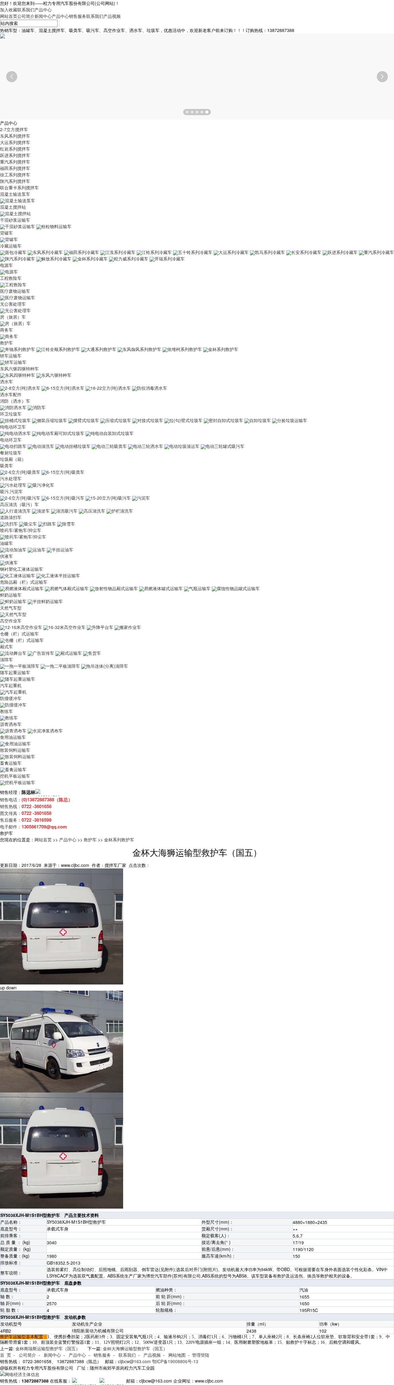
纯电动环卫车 (13, 427)
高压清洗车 (94, 511)
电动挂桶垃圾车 (75, 446)
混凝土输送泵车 (15, 194)
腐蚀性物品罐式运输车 (238, 588)
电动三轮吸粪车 (112, 446)
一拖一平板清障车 (22, 666)
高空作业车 (11, 621)
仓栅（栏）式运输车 (19, 633)
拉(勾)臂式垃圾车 (186, 420)
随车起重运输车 (15, 672)
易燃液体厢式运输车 (24, 588)
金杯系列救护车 (223, 349)
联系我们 (25, 9)
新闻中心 (43, 16)
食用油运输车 (13, 737)
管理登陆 (200, 1355)
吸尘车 (30, 524)
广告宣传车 (43, 653)
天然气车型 (11, 608)
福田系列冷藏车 (84, 252)
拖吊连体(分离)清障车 (107, 666)
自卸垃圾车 (260, 420)
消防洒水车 (15, 407)
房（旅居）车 (13, 317)
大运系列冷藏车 (234, 252)
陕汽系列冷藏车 (20, 259)
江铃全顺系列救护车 (60, 349)
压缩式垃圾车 (118, 420)
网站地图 (177, 1355)
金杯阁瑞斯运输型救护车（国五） (47, 1348)
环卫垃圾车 (11, 414)
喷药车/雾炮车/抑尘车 (20, 530)
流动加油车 (15, 549)
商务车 (6, 330)
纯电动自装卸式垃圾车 (112, 433)
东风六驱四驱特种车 (19, 368)
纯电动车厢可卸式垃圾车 (60, 433)
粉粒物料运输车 (56, 226)
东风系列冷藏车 (48, 252)
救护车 (6, 343)
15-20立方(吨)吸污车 (110, 498)
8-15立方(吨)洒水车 (65, 388)
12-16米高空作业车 (23, 627)
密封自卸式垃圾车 (226, 420)
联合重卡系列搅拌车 (19, 187)
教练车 (6, 711)
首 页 (5, 1355)
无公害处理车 (13, 304)
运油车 (39, 549)
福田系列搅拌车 (15, 168)
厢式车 (6, 646)
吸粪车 (6, 465)
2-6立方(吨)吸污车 (22, 498)
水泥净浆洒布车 (48, 730)
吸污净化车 (43, 485)
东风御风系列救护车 (142, 349)
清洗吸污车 (67, 511)
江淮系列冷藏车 (120, 252)
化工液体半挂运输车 (60, 575)
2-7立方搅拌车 (14, 129)
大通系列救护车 (101, 349)
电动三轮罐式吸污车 (225, 446)
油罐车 (6, 543)
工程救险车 (11, 278)
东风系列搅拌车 (15, 136)
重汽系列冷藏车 (379, 252)
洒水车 (6, 381)
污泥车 (143, 498)
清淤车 (43, 511)
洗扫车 (11, 524)
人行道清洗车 (18, 511)
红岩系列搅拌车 (15, 149)
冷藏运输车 (11, 246)
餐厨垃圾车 (11, 452)
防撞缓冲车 (11, 698)
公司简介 (25, 16)
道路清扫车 (11, 517)
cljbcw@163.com (134, 1361)
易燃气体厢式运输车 (69, 588)
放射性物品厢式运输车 (116, 588)
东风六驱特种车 (56, 375)
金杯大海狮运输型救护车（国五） (135, 1348)
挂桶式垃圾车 (18, 420)
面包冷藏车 (15, 252)
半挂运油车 (62, 549)
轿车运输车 (11, 355)
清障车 (6, 659)
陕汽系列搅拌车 (15, 181)
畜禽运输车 (11, 763)
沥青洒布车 (11, 724)
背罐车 (6, 233)
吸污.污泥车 (11, 491)
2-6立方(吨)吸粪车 (22, 472)
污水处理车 (11, 478)
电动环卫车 (11, 440)
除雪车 (68, 524)
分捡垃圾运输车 (292, 420)
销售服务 (77, 16)
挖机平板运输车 (15, 776)
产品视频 (112, 16)
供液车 (6, 556)
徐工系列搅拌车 (15, 174)
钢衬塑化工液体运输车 (21, 569)
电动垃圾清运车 (184, 446)
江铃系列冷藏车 (157, 252)
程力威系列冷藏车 (131, 259)
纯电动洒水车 (18, 433)
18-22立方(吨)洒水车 (110, 388)
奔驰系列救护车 (20, 349)
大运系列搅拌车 (15, 142)
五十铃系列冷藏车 (195, 252)
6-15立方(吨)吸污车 (65, 498)
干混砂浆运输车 (15, 220)
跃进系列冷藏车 (343, 252)
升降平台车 (102, 627)
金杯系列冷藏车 (93, 259)
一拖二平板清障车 (63, 666)
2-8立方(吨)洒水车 (22, 388)
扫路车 (49, 524)
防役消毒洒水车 (152, 388)
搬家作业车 (130, 627)
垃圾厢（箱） (13, 459)
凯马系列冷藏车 (270, 252)
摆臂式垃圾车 (86, 420)
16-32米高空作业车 (67, 627)
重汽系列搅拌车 (15, 162)
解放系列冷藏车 (56, 259)
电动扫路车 (15, 446)
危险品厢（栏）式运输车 (23, 582)
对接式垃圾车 (150, 420)
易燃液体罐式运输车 (163, 588)
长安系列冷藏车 (306, 252)
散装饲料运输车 (15, 750)
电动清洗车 (43, 446)
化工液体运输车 (20, 575)
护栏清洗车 (122, 511)
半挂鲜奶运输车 (48, 601)
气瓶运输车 (200, 588)
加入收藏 (8, 9)
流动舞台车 (15, 653)
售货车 (94, 653)
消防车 (39, 407)
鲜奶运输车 (11, 595)
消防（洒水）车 (15, 401)
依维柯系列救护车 (184, 349)
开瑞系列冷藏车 (170, 259)
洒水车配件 (11, 394)
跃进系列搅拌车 (15, 155)
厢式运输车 (71, 653)
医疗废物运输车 (15, 291)
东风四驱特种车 (20, 375)
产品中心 (43, 9)
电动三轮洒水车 (148, 446)
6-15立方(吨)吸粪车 (65, 472)
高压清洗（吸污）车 (19, 504)
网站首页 (8, 16)
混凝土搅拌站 (13, 207)
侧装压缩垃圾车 (52, 420)
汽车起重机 (11, 685)
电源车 (6, 265)
